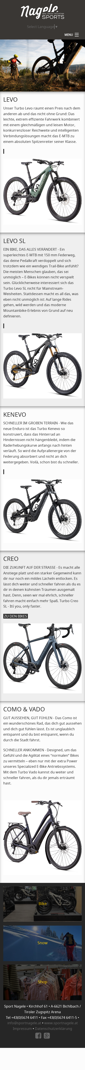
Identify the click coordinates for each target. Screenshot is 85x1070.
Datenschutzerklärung (53, 1028)
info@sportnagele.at (24, 1023)
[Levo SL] (3, 325)
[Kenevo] (3, 471)
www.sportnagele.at (61, 1023)
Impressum (22, 1028)
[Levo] (3, 151)
